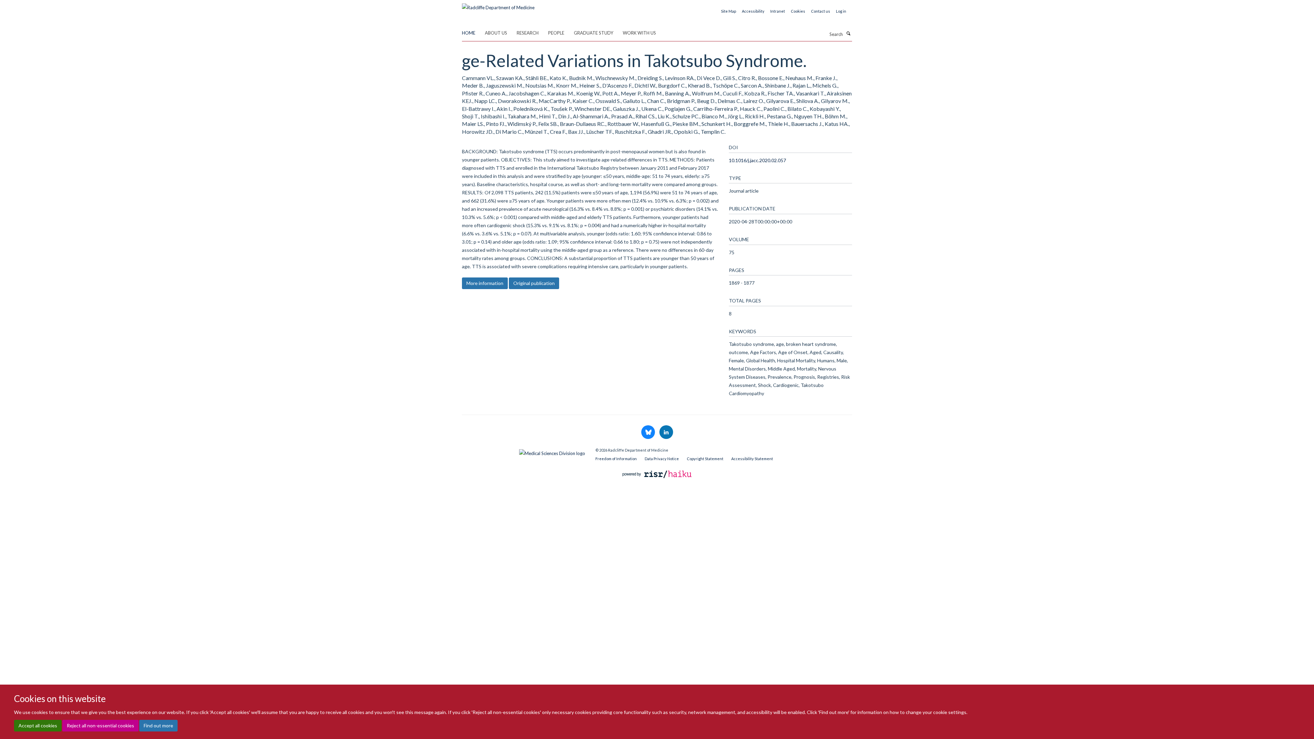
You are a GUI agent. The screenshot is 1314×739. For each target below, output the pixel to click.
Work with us (639, 33)
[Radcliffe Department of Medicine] (498, 5)
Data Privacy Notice (662, 458)
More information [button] (484, 283)
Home (468, 33)
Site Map (728, 11)
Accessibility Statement (752, 458)
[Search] (848, 33)
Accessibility (753, 11)
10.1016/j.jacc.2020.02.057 (757, 160)
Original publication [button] (534, 283)
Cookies (798, 11)
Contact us (820, 11)
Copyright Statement (705, 458)
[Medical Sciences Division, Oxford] (523, 451)
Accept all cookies (37, 725)
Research (528, 33)
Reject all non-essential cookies (100, 725)
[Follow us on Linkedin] (666, 432)
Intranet (777, 11)
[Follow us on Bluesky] (648, 432)
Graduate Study (593, 33)
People (556, 33)
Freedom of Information (616, 458)
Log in (841, 11)
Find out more (158, 725)
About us (496, 33)
